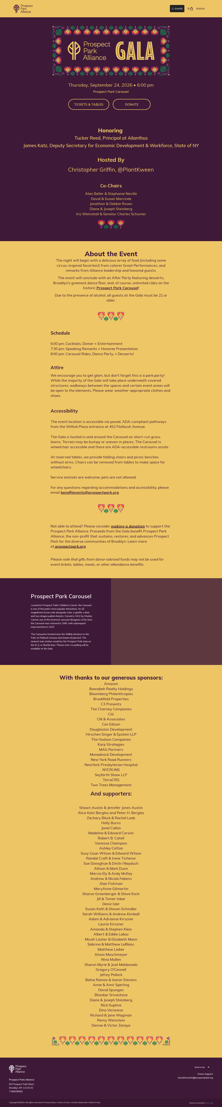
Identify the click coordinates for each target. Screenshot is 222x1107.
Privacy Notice (50, 1102)
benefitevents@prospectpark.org (195, 1077)
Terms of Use (64, 1102)
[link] (24, 9)
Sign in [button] (200, 8)
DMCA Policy (94, 1102)
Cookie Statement (79, 1102)
